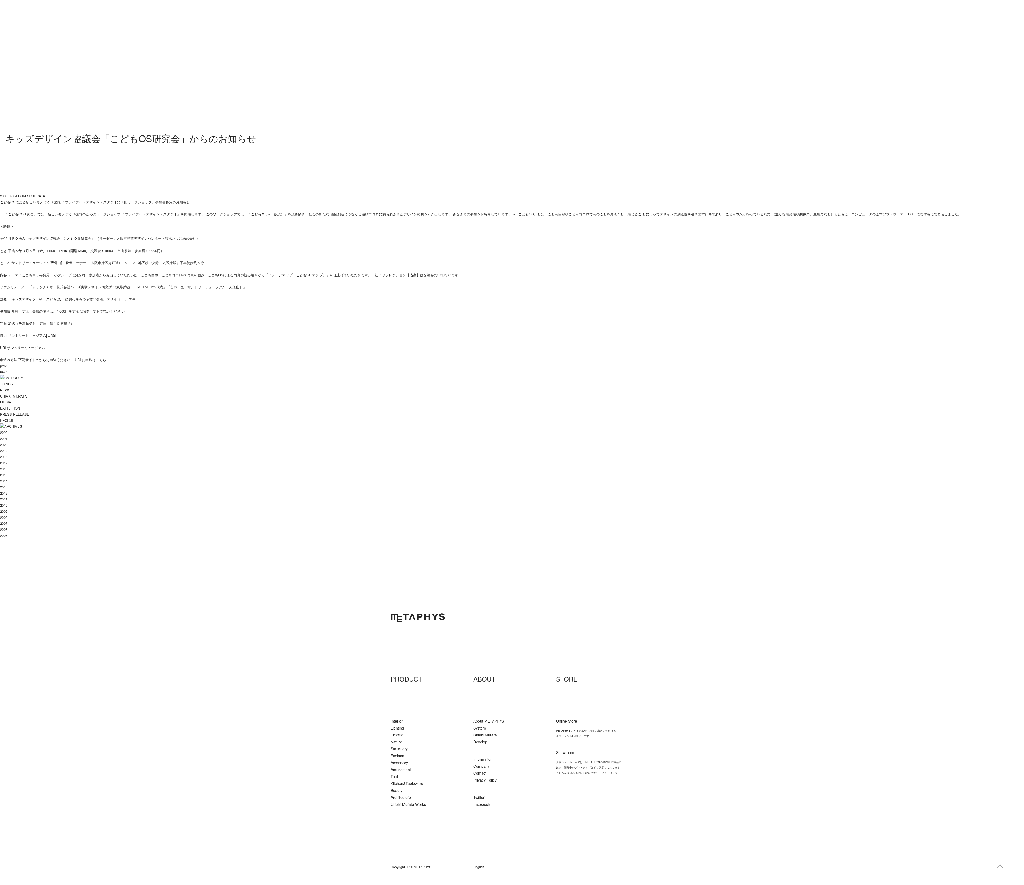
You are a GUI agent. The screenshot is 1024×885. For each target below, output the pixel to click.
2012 (3, 493)
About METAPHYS (488, 721)
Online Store (566, 721)
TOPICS (6, 383)
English (478, 866)
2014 (3, 480)
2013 (3, 487)
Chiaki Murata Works (408, 804)
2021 (3, 438)
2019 (3, 450)
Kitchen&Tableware (407, 783)
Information (483, 759)
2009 (3, 511)
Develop (480, 741)
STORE (567, 678)
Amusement (401, 769)
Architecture (401, 797)
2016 (3, 468)
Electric (397, 735)
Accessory (399, 762)
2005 (3, 535)
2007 (3, 523)
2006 (3, 529)
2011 (3, 499)
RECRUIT (7, 420)
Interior (397, 721)
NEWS (5, 390)
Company (481, 766)
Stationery (399, 748)
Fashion (397, 755)
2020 (3, 444)
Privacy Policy (485, 780)
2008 (3, 517)
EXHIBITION (10, 408)
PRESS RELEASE (14, 414)
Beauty (396, 790)
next (3, 371)
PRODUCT (406, 678)
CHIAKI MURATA (13, 396)
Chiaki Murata (485, 735)
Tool (394, 776)
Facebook (481, 804)
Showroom (565, 752)
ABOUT (484, 678)
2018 (3, 456)
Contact (479, 773)
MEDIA (5, 402)
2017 (3, 462)
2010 (3, 505)
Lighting (397, 728)
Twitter (479, 797)
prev (3, 365)
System (479, 728)
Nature (396, 741)
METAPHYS (418, 617)
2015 (3, 474)
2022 (3, 432)
